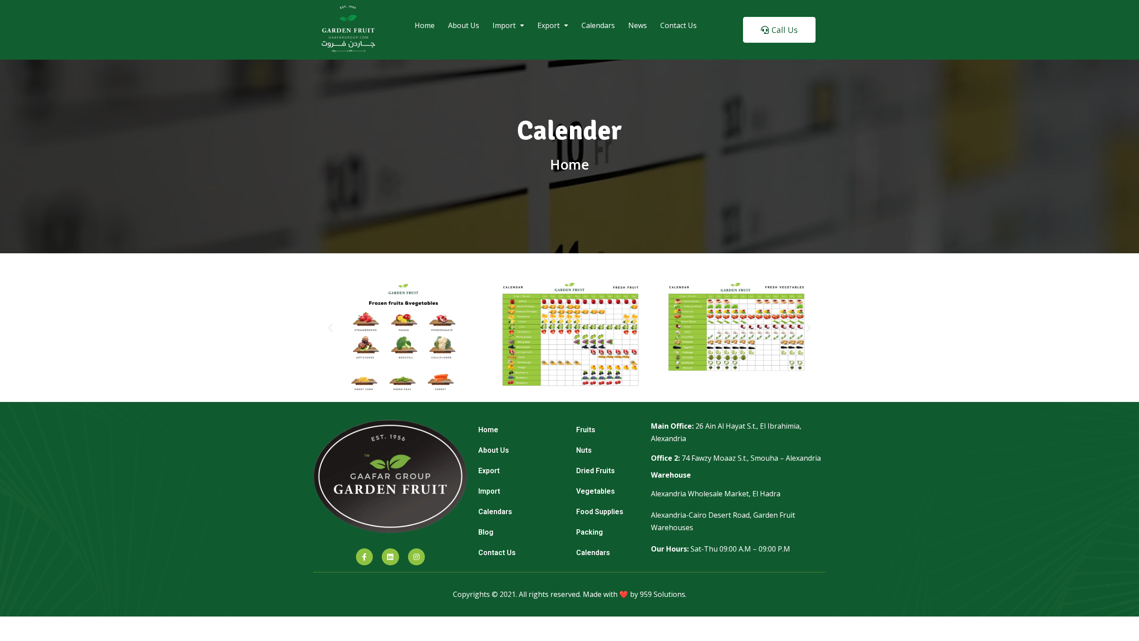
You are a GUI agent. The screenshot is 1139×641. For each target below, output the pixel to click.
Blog (485, 532)
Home (425, 25)
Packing (589, 532)
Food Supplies (599, 511)
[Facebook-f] (364, 556)
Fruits (585, 430)
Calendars (598, 25)
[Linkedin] (390, 556)
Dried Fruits (595, 471)
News (637, 25)
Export (548, 25)
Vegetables (595, 491)
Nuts (584, 450)
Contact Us (678, 25)
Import (504, 25)
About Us (463, 25)
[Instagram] (416, 556)
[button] (779, 30)
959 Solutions (662, 594)
